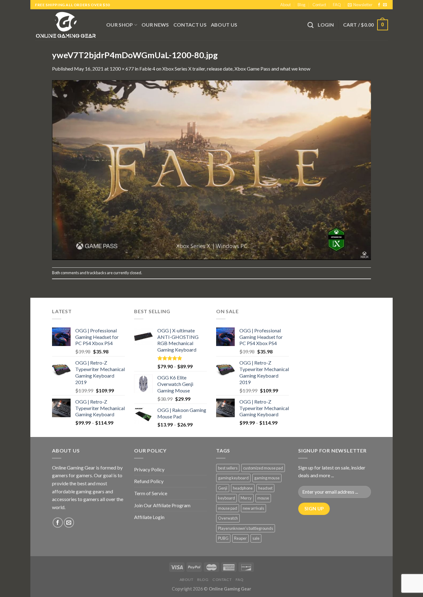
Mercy (246, 497)
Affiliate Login (149, 517)
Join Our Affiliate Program (162, 505)
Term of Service (150, 493)
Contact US (190, 25)
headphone (243, 488)
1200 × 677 (122, 68)
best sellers (228, 467)
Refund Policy (149, 481)
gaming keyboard (233, 477)
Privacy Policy (149, 469)
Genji (222, 488)
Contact (319, 4)
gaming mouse (267, 477)
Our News (155, 25)
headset (265, 488)
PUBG (223, 538)
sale (255, 538)
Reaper (240, 538)
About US (224, 25)
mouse (263, 497)
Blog (301, 4)
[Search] (310, 25)
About (285, 4)
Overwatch (228, 518)
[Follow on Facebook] (379, 5)
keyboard (226, 497)
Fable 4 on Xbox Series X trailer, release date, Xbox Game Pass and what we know (224, 68)
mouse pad (227, 508)
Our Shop (119, 25)
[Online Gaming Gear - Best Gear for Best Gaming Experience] (66, 24)
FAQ (337, 4)
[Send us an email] (385, 5)
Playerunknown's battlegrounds (245, 528)
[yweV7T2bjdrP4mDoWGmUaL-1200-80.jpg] (211, 169)
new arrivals (253, 508)
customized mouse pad (263, 467)
